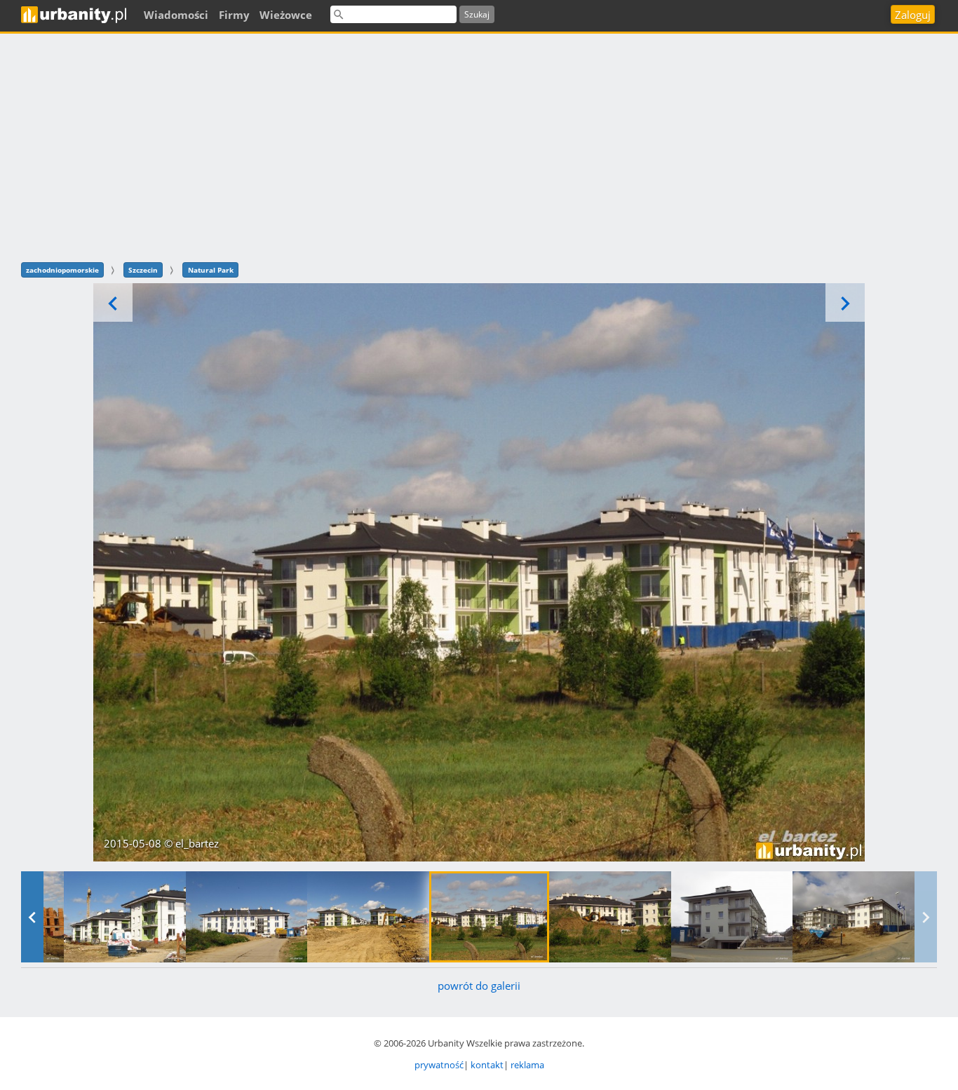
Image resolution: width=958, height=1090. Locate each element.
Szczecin (143, 270)
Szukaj (477, 14)
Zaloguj (913, 15)
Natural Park (211, 270)
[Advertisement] (479, 146)
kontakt (487, 1064)
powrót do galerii (479, 986)
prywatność (439, 1064)
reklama (527, 1064)
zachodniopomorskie (62, 270)
